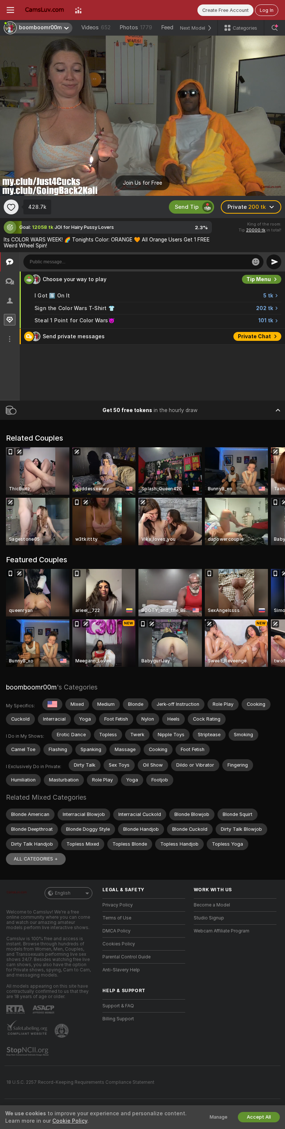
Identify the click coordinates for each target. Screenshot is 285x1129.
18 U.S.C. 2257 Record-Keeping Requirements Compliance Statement (80, 1082)
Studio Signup (209, 918)
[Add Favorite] (11, 207)
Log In (266, 10)
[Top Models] (78, 10)
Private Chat (254, 336)
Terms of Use (116, 918)
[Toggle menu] (10, 10)
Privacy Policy (117, 905)
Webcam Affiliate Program (221, 931)
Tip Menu (258, 279)
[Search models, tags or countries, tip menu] (274, 28)
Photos (135, 27)
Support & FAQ (118, 1005)
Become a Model (212, 905)
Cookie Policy (69, 1121)
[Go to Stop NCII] (28, 1051)
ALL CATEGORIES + (36, 859)
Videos (96, 27)
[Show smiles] (255, 261)
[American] (52, 704)
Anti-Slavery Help (121, 969)
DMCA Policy (116, 931)
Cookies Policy (118, 944)
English (63, 893)
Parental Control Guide (126, 957)
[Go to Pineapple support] (62, 1031)
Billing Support (118, 1018)
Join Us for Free (142, 183)
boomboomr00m (31, 687)
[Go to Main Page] (44, 10)
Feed (167, 27)
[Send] (273, 261)
